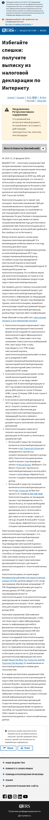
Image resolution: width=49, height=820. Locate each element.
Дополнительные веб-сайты (22, 785)
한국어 (43, 97)
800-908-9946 (36, 493)
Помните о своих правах (19, 768)
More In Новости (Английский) (22, 148)
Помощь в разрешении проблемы (24, 774)
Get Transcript (21, 490)
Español (20, 97)
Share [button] (10, 748)
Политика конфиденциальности (24, 811)
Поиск (12, 30)
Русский (30, 100)
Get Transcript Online (30, 448)
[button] (28, 30)
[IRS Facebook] (5, 796)
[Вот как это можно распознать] (24, 21)
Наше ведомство (15, 762)
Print (27, 748)
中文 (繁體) (32, 97)
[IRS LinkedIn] (20, 796)
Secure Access (24, 464)
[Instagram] (15, 796)
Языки (9, 780)
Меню (43, 30)
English (11, 97)
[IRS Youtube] (25, 796)
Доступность (24, 815)
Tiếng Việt (41, 100)
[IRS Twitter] (10, 796)
